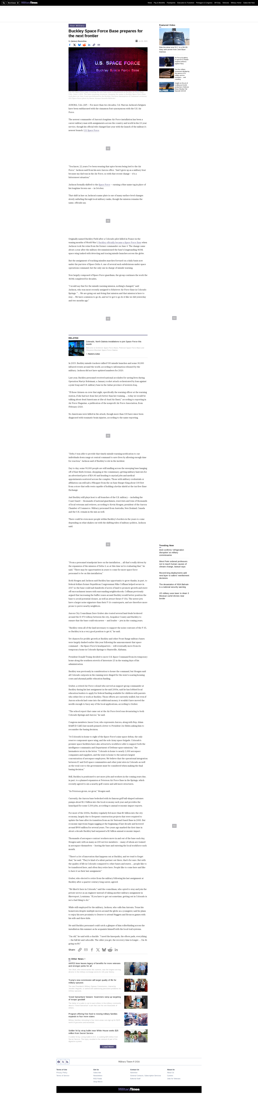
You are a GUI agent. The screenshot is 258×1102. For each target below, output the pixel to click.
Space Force (104, 184)
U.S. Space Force (91, 130)
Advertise (133, 1073)
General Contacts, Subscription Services (145, 1076)
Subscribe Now (249, 3)
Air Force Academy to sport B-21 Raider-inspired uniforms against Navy (182, 60)
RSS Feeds (97, 1079)
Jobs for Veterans (173, 1079)
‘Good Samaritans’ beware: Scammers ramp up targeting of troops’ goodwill (95, 998)
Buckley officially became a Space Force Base (119, 242)
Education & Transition (185, 3)
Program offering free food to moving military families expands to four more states (93, 1015)
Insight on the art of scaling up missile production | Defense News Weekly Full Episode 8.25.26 (182, 87)
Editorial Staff (135, 1079)
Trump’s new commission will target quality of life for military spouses (92, 981)
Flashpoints (171, 3)
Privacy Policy (61, 1073)
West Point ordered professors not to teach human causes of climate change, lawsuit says (173, 564)
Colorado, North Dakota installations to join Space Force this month (113, 342)
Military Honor (236, 3)
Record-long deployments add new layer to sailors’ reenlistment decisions (174, 575)
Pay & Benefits (159, 3)
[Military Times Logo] (29, 3)
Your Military (77, 26)
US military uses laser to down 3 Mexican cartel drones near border (174, 596)
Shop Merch (97, 1082)
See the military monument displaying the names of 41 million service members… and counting (182, 74)
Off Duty (217, 3)
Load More (108, 1046)
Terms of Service (62, 1076)
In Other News (76, 959)
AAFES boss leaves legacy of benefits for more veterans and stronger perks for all (95, 964)
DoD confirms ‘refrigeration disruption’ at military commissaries (171, 552)
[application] (174, 36)
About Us (170, 1073)
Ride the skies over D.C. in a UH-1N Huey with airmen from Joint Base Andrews (173, 49)
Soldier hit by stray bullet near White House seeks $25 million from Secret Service (93, 1031)
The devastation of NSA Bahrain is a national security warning (174, 585)
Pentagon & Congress (204, 3)
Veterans (225, 3)
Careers (170, 1076)
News (150, 3)
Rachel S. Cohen (94, 354)
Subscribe (97, 1073)
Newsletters (97, 1076)
